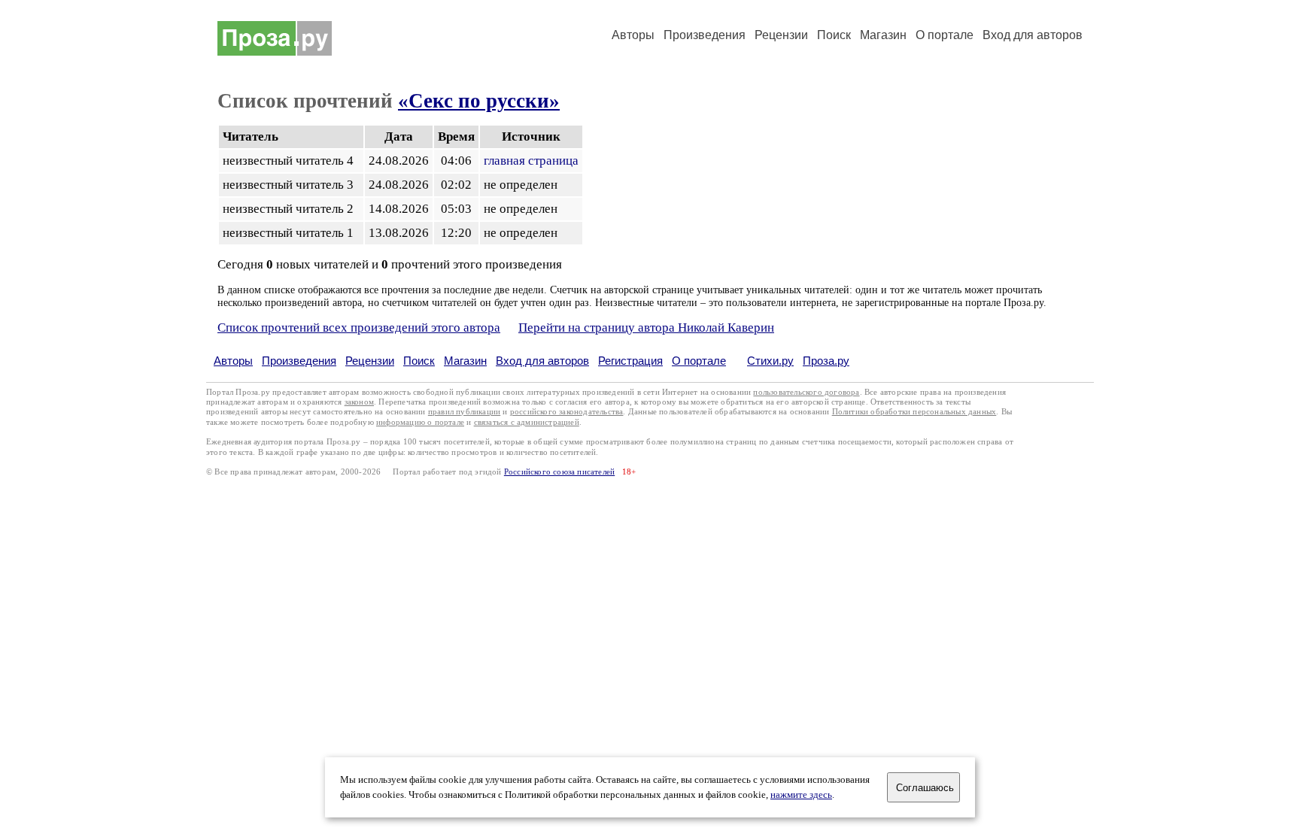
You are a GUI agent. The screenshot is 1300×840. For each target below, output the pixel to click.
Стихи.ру (770, 360)
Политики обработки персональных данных (914, 412)
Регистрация (630, 360)
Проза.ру (826, 360)
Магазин (883, 35)
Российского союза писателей (559, 472)
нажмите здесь (801, 795)
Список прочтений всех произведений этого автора (358, 327)
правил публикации (464, 412)
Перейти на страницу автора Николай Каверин (646, 327)
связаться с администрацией (526, 422)
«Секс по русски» (479, 100)
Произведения (705, 35)
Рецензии (781, 35)
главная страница (531, 160)
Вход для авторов (1033, 35)
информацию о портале (420, 422)
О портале (699, 360)
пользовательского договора (806, 392)
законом (359, 402)
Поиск (834, 35)
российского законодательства (567, 412)
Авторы (633, 35)
